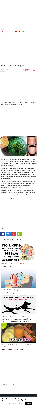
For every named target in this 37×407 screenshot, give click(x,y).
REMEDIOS (4, 70)
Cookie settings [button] (17, 404)
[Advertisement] (18, 49)
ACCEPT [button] (28, 404)
